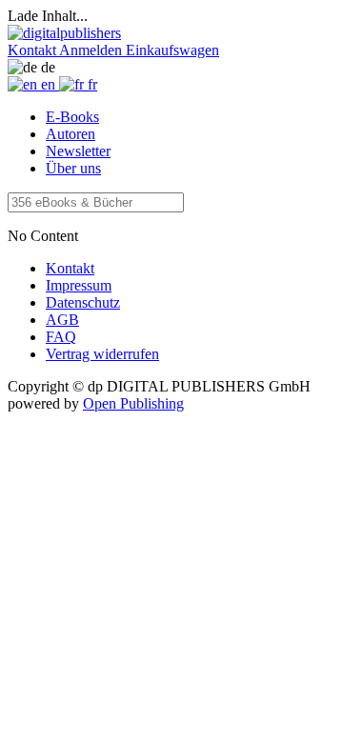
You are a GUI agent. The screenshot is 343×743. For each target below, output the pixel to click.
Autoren (70, 134)
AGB (62, 319)
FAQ (61, 337)
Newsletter (78, 151)
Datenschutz (83, 302)
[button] (33, 50)
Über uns (73, 168)
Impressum (78, 285)
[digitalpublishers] (64, 33)
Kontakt (70, 268)
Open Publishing (133, 403)
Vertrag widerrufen (102, 354)
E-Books (72, 117)
